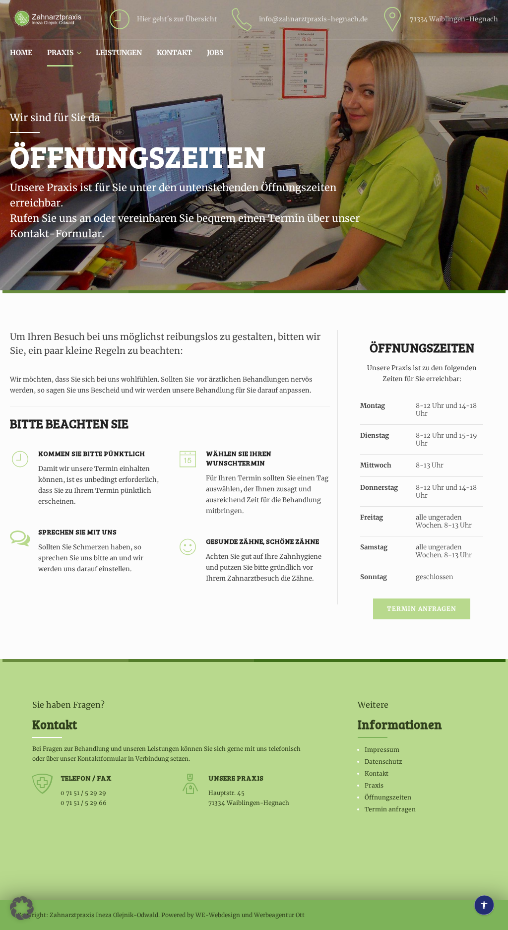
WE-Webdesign (217, 915)
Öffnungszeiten (388, 797)
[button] (22, 908)
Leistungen (119, 52)
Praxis (60, 52)
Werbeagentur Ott (279, 915)
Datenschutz (383, 761)
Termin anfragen (390, 809)
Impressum (382, 749)
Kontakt (174, 52)
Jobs (215, 52)
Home (21, 52)
